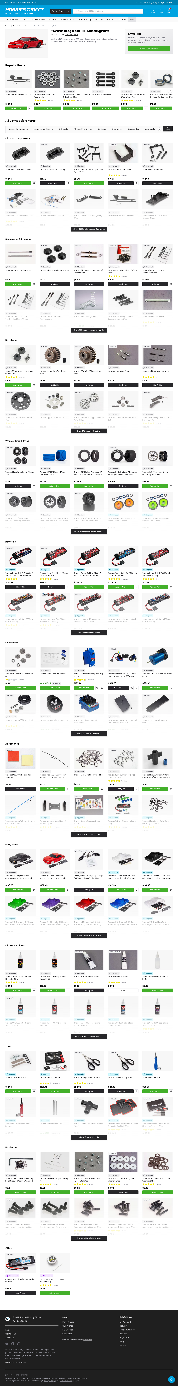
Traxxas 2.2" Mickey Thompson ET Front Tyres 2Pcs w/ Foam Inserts (88, 473)
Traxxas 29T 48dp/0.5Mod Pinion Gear (88, 372)
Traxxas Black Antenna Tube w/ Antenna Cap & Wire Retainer (53, 776)
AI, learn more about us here (15, 1362)
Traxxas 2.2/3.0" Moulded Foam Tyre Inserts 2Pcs (53, 473)
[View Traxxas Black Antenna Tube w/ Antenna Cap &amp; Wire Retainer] (55, 758)
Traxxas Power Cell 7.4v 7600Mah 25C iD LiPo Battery (122, 574)
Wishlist (169, 2)
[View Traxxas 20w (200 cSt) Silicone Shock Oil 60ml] (20, 960)
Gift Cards (67, 1333)
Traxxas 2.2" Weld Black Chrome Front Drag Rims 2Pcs (156, 473)
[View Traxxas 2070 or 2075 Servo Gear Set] (20, 657)
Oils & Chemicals (15, 945)
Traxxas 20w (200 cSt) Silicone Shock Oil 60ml (18, 977)
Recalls (123, 1345)
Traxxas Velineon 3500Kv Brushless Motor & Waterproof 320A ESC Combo (122, 675)
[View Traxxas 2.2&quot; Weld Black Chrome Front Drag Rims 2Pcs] (157, 456)
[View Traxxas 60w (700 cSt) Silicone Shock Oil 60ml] (55, 960)
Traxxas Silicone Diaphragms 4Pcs (54, 270)
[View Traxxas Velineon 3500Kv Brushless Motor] (157, 657)
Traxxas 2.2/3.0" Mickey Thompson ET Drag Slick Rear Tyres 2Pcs (123, 473)
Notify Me (52, 183)
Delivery (123, 1325)
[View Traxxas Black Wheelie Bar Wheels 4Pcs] (20, 456)
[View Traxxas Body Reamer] (157, 1061)
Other (8, 1248)
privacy (8, 1375)
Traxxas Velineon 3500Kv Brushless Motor (157, 675)
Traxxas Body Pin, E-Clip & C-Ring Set (54, 1179)
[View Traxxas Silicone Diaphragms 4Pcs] (55, 254)
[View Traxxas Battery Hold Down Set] (18, 79)
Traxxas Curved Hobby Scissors (121, 1077)
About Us (9, 1337)
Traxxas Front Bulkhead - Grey (52, 169)
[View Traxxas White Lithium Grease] (89, 960)
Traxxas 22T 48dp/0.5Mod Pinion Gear (53, 372)
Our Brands (67, 1325)
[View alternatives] (30, 108)
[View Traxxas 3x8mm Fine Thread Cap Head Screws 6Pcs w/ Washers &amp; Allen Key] (20, 1162)
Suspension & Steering (43, 129)
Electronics (117, 129)
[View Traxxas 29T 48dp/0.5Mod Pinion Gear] (89, 355)
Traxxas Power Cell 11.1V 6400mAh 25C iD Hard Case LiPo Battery (88, 574)
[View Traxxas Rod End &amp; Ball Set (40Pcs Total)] (123, 254)
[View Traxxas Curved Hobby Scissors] (123, 1061)
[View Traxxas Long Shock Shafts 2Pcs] (20, 254)
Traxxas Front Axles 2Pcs (118, 371)
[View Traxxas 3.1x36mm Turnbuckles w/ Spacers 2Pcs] (89, 254)
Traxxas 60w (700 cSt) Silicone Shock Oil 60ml (53, 977)
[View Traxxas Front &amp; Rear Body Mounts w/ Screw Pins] (89, 153)
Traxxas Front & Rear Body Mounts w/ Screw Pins (88, 170)
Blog (150, 2)
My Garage (159, 2)
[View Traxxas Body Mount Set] (157, 153)
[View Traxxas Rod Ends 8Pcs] (105, 79)
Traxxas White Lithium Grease (86, 976)
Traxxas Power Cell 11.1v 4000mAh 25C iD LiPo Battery (54, 574)
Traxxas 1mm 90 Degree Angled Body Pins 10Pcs (121, 776)
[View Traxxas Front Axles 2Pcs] (123, 355)
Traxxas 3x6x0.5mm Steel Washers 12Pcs (45, 95)
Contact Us (141, 2)
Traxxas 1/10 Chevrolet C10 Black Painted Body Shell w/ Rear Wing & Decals (157, 877)
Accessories (133, 129)
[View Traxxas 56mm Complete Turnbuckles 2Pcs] (157, 254)
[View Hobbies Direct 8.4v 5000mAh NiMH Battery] (20, 1263)
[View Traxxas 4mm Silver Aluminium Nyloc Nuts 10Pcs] (76, 79)
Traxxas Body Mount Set (152, 169)
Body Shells (150, 129)
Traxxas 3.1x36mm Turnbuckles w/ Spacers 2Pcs (88, 271)
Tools (8, 1046)
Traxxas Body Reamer (151, 1077)
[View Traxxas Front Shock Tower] (123, 153)
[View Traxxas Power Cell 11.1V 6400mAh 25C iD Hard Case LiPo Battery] (89, 556)
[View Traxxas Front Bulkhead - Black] (20, 153)
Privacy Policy (49, 1381)
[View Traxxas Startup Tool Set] (55, 1061)
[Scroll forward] (170, 90)
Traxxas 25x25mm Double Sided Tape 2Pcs (18, 776)
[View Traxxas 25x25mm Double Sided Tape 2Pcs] (20, 758)
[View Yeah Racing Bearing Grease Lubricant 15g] (55, 1263)
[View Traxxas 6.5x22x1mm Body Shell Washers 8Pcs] (123, 1162)
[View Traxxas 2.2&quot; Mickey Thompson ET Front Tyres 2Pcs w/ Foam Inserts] (89, 456)
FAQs (7, 1330)
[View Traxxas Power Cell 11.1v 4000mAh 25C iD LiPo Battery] (55, 556)
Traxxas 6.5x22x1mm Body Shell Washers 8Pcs (121, 1179)
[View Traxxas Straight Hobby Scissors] (89, 1061)
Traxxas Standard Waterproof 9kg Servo (88, 675)
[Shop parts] (97, 688)
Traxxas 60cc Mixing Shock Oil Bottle (155, 977)
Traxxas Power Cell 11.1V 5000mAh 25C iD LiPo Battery (156, 574)
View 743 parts (71, 35)
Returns (123, 1333)
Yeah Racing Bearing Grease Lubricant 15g (52, 1280)
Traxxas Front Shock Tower (119, 169)
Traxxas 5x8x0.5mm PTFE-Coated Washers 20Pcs (156, 1179)
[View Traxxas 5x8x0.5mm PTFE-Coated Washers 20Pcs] (157, 1162)
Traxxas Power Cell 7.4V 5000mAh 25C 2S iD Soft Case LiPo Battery (19, 574)
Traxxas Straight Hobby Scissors (87, 1077)
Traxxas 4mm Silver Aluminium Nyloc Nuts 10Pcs (76, 95)
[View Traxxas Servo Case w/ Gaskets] (55, 657)
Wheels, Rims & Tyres (83, 129)
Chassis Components (18, 129)
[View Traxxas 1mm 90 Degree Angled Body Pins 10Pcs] (123, 758)
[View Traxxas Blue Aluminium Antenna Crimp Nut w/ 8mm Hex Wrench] (157, 758)
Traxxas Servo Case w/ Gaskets (53, 674)
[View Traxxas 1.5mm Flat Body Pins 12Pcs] (89, 758)
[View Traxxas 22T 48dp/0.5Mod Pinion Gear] (55, 355)
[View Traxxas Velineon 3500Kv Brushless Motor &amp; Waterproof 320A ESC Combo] (123, 657)
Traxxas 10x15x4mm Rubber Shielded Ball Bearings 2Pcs (161, 95)
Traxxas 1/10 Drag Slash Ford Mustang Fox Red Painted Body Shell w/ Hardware (53, 877)
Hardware (11, 1147)
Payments (124, 1337)
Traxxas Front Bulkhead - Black (18, 169)
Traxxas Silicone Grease (118, 976)
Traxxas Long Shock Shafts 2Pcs (18, 270)
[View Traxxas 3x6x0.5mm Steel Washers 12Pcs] (47, 79)
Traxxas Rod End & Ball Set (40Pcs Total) (122, 271)
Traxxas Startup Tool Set (50, 1077)
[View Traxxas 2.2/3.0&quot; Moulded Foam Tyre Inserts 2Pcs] (55, 456)
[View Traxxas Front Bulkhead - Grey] (55, 153)
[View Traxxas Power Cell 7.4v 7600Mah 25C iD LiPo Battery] (123, 556)
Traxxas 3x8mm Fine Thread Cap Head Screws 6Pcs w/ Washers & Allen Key (19, 1179)
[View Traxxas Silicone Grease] (123, 960)
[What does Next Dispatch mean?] (36, 2)
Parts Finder (68, 1322)
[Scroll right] (158, 129)
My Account (125, 1322)
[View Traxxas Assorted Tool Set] (20, 1061)
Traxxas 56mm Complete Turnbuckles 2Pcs (153, 271)
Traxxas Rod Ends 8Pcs (101, 94)
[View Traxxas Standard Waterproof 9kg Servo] (89, 657)
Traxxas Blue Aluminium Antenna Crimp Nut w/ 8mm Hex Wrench (156, 776)
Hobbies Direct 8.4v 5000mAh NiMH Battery (20, 1280)
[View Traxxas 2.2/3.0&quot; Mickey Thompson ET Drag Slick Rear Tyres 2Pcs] (123, 456)
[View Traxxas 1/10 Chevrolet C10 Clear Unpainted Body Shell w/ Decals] (123, 859)
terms (16, 1375)
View (123, 990)
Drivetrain (63, 129)
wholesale (87, 1339)
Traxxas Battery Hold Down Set (18, 94)
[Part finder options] (68, 11)
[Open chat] (171, 1379)
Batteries (102, 129)
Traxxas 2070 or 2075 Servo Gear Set (19, 675)
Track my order (127, 1329)
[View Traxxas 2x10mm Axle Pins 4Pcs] (157, 355)
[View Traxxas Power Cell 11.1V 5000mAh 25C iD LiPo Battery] (157, 556)
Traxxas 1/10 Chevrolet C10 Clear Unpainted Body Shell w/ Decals (121, 877)
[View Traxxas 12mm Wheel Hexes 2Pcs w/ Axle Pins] (134, 79)
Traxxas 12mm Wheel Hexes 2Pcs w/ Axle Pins (133, 95)
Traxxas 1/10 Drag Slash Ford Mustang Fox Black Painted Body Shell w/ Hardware (19, 877)
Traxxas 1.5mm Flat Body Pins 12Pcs (88, 775)
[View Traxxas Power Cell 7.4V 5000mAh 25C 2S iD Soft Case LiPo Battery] (20, 556)
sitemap (24, 1375)
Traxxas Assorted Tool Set (16, 1077)
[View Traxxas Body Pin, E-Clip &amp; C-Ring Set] (55, 1162)
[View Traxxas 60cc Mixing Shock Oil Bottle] (157, 960)
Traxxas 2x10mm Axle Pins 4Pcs (155, 371)
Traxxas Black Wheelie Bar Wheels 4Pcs (19, 473)
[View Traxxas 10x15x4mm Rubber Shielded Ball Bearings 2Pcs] (163, 79)
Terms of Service (66, 1381)
